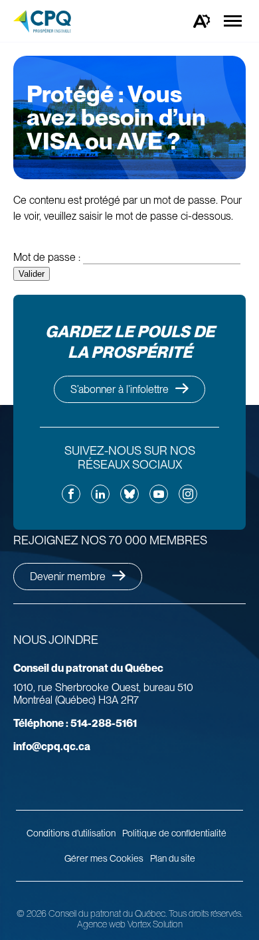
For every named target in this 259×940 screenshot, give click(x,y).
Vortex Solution (155, 924)
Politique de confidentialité (174, 833)
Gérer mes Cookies (103, 858)
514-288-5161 (75, 723)
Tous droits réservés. (205, 913)
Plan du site (172, 858)
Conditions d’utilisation (71, 833)
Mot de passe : (48, 257)
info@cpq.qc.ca (51, 746)
